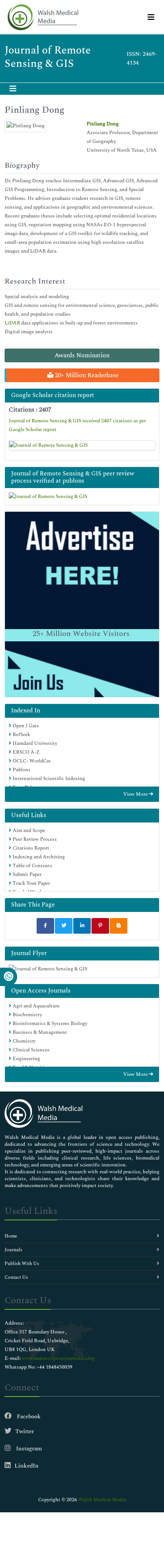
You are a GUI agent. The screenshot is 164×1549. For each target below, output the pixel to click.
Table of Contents (31, 865)
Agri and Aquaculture (35, 1006)
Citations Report (30, 848)
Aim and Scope (28, 830)
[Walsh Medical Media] (43, 17)
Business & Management (39, 1032)
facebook (28, 1416)
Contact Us (16, 1277)
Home (11, 1236)
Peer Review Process (34, 839)
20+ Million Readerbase (86, 375)
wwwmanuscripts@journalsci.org (58, 1358)
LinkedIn (26, 1465)
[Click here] (82, 445)
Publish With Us (22, 1263)
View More (136, 794)
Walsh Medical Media (102, 1500)
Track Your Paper (30, 883)
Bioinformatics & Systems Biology (49, 1023)
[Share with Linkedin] (82, 925)
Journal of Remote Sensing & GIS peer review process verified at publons (72, 477)
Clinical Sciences (30, 1050)
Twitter (24, 1431)
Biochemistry (26, 1015)
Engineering (25, 1058)
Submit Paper (26, 874)
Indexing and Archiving (38, 857)
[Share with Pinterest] (100, 925)
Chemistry (23, 1041)
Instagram (28, 1448)
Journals (13, 1250)
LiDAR (12, 323)
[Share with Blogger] (118, 925)
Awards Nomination (82, 355)
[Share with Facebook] (45, 925)
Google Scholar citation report (52, 395)
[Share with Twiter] (63, 925)
